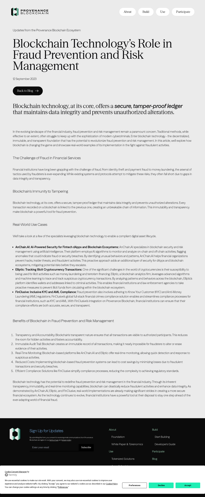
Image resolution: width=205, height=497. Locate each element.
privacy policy (66, 440)
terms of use (53, 440)
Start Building (162, 436)
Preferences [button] (63, 487)
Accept (187, 485)
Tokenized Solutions (122, 458)
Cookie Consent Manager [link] (16, 472)
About (127, 12)
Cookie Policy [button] (111, 484)
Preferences (134, 485)
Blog (154, 458)
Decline (161, 485)
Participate (183, 12)
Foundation (118, 436)
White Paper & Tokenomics (127, 444)
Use (162, 12)
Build (146, 12)
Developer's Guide (165, 444)
